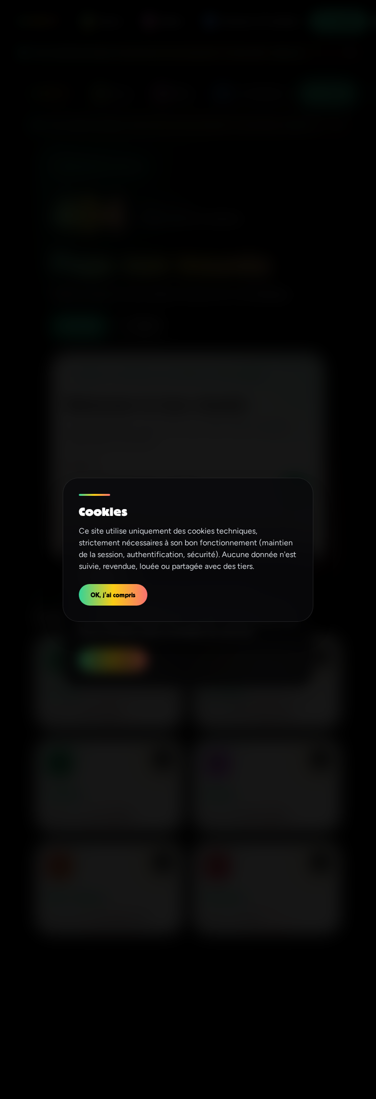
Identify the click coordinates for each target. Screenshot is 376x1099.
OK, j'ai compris (113, 594)
